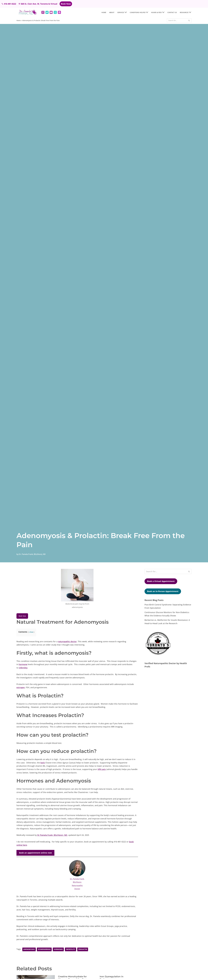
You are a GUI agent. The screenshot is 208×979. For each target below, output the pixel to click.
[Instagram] (55, 12)
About (111, 12)
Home (104, 12)
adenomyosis (29, 949)
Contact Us (172, 12)
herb (42, 762)
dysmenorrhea (44, 949)
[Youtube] (51, 12)
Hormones (58, 949)
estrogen (20, 687)
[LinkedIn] (59, 12)
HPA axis (102, 769)
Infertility (70, 949)
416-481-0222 (10, 3)
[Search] (189, 20)
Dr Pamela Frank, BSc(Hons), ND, (52, 835)
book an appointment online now (35, 852)
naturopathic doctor (67, 641)
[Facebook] (42, 12)
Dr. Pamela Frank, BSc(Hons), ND (32, 554)
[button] (126, 12)
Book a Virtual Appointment (161, 581)
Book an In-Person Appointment (162, 591)
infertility (23, 667)
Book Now (66, 3)
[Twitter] (47, 12)
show (31, 632)
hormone (23, 664)
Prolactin (82, 949)
